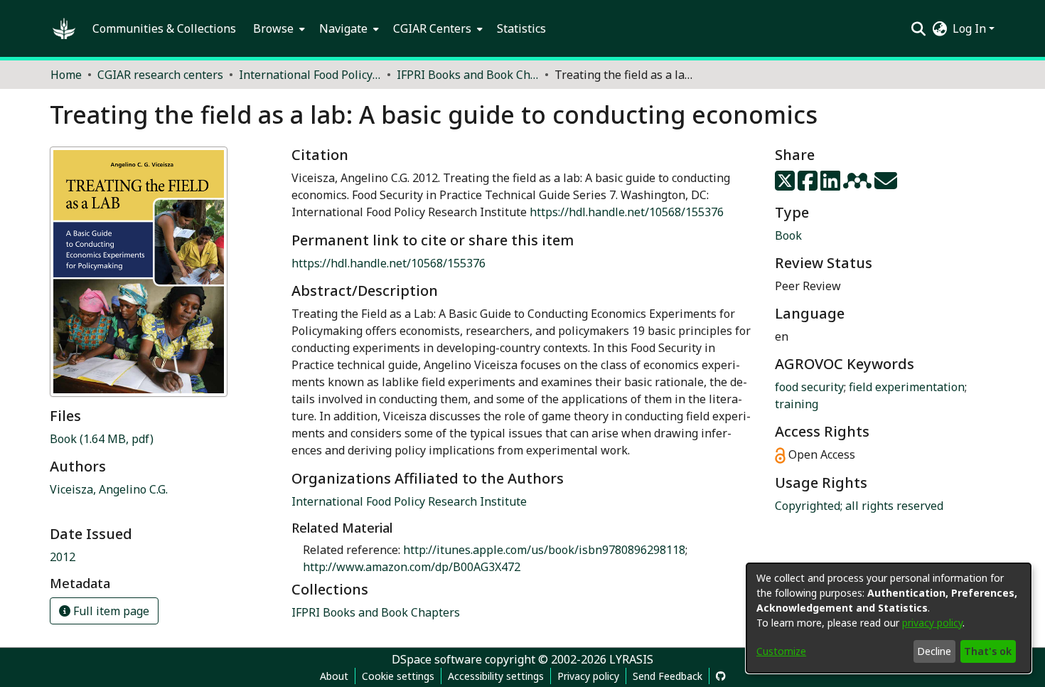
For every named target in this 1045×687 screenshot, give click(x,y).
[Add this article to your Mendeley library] (858, 185)
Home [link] (66, 74)
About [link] (334, 676)
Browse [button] (273, 28)
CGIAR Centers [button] (432, 28)
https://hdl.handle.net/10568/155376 (627, 212)
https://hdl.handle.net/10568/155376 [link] (388, 263)
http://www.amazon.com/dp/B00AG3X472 (411, 567)
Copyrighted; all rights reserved (859, 505)
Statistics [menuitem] (521, 28)
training (796, 404)
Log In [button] (971, 28)
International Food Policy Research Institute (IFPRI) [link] (310, 74)
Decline (934, 651)
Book (788, 235)
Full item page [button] (109, 611)
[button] (64, 28)
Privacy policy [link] (588, 676)
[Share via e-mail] (885, 185)
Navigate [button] (343, 28)
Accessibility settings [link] (496, 676)
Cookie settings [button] (398, 676)
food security (809, 387)
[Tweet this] (786, 185)
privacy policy (932, 622)
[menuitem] (277, 28)
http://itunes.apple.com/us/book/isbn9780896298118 (544, 550)
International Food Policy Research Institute (409, 501)
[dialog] (888, 618)
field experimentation (907, 387)
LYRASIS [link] (631, 659)
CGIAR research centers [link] (160, 74)
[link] (102, 439)
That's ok (988, 651)
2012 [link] (62, 557)
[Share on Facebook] (809, 185)
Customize (781, 651)
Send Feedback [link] (667, 676)
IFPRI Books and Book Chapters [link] (468, 74)
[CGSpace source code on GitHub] (720, 676)
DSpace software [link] (437, 659)
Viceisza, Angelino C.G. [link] (109, 489)
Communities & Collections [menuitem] (164, 28)
